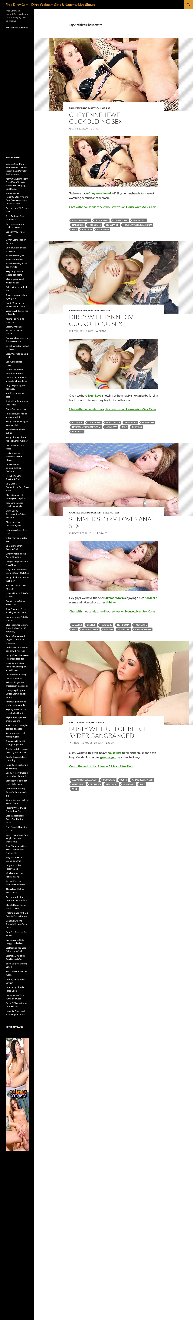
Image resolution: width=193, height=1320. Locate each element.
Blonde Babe (88, 512)
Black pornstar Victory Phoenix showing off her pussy (17, 628)
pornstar (77, 431)
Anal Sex (74, 512)
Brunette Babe (78, 108)
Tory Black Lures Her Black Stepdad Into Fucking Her (16, 849)
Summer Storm (143, 629)
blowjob (77, 422)
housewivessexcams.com (138, 225)
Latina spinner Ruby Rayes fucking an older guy (17, 792)
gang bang (78, 784)
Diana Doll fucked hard (17, 409)
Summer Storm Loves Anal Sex (112, 522)
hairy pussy (139, 220)
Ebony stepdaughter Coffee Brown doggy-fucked (16, 693)
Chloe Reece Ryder (142, 779)
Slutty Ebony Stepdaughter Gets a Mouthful (15, 514)
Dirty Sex (94, 108)
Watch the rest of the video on (101, 766)
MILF (74, 229)
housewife (112, 225)
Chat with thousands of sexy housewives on (112, 207)
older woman (90, 629)
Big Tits (73, 722)
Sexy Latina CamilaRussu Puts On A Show (17, 487)
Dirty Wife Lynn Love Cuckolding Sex (103, 320)
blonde (91, 625)
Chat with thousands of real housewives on (112, 611)
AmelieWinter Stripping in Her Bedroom (13, 468)
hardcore (77, 225)
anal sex (77, 625)
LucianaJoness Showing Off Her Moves (14, 456)
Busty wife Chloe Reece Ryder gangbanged (108, 732)
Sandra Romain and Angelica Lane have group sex (15, 639)
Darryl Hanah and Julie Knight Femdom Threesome (17, 838)
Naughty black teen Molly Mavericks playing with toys (16, 666)
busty (123, 779)
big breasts (109, 779)
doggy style (120, 220)
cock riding (101, 220)
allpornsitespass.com (84, 779)
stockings (103, 229)
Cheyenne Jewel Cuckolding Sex (96, 118)
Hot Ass (105, 108)
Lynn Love (111, 427)
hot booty (95, 225)
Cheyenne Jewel (81, 220)
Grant (97, 128)
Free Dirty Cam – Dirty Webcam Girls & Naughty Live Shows (50, 4)
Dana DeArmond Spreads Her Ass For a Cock (16, 924)
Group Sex (97, 722)
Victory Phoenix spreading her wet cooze (14, 330)
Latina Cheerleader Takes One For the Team (15, 819)
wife (74, 789)
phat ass (87, 229)
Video (75, 742)
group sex (95, 784)
